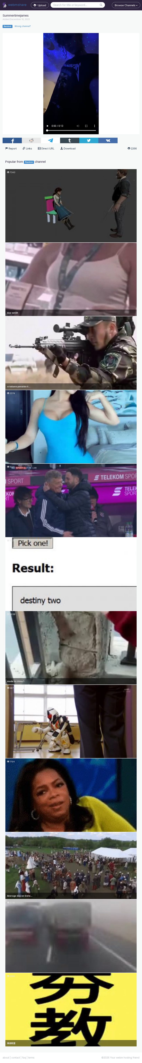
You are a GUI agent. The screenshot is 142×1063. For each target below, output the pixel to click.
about (6, 1057)
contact (15, 1057)
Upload (41, 5)
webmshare (16, 5)
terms (31, 1057)
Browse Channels (125, 5)
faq (24, 1057)
